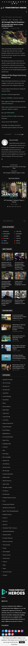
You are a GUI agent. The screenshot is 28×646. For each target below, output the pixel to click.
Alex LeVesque (6, 383)
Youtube (5, 575)
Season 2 (5, 521)
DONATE (4, 94)
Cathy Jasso (6, 413)
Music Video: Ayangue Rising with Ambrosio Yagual (18, 347)
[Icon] (7, 257)
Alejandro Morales (8, 379)
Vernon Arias (6, 558)
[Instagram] (6, 2)
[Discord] (14, 3)
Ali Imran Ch (6, 386)
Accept (22, 642)
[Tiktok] (16, 3)
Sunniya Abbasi (7, 534)
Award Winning (7, 396)
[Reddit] (12, 3)
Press (4, 501)
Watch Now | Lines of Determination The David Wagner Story (18, 366)
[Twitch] (22, 2)
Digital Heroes (6, 433)
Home (3, 17)
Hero (4, 450)
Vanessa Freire (6, 555)
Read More (14, 644)
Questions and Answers (9, 507)
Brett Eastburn (6, 406)
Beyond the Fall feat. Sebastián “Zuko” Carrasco (18, 337)
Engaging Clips (7, 443)
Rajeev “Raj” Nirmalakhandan (10, 511)
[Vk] (15, 2)
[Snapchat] (20, 2)
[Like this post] (16, 134)
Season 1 (5, 518)
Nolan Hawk (5, 28)
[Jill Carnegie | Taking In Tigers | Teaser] (14, 190)
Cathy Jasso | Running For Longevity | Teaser (20, 283)
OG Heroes (5, 491)
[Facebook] (2, 2)
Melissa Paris (6, 477)
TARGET (9, 109)
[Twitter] (4, 2)
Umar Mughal (6, 551)
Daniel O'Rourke (7, 426)
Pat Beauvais (6, 494)
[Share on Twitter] (19, 134)
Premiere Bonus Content (9, 497)
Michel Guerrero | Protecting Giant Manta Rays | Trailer (7, 303)
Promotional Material (8, 504)
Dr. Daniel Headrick (8, 437)
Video (4, 565)
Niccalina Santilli (7, 487)
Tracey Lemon (6, 544)
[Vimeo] (25, 2)
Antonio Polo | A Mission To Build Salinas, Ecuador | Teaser (7, 265)
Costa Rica (5, 420)
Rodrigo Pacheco (7, 514)
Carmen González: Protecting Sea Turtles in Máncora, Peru (19, 316)
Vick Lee (5, 561)
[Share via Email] (22, 134)
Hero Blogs (6, 453)
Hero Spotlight (7, 457)
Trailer (4, 548)
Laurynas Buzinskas (8, 474)
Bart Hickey (6, 399)
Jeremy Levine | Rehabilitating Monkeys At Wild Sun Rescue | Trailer (6, 285)
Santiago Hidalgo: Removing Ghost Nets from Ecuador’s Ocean (19, 357)
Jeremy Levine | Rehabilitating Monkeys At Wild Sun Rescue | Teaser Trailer (20, 266)
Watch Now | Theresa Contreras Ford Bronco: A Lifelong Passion (18, 327)
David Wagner (6, 430)
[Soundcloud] (18, 2)
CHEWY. (16, 109)
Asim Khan (5, 393)
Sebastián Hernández (8, 531)
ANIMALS (9, 116)
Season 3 (5, 524)
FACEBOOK (4, 127)
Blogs (4, 403)
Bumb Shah (6, 410)
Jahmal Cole (6, 460)
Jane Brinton (6, 464)
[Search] (26, 12)
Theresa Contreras (8, 541)
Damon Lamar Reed (8, 423)
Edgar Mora (6, 440)
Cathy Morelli (6, 416)
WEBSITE (15, 122)
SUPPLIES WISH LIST (7, 103)
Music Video (6, 484)
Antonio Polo (6, 389)
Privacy (3, 597)
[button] (3, 194)
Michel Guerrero (7, 480)
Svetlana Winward (7, 538)
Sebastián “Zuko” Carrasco (10, 528)
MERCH (12, 112)
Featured (5, 447)
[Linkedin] (11, 2)
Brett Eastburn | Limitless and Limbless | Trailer (20, 302)
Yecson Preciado (7, 571)
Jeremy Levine (6, 467)
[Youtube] (13, 2)
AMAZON (4, 109)
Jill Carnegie (6, 470)
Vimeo (4, 568)
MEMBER (9, 98)
